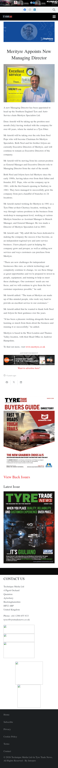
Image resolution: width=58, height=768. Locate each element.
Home (6, 714)
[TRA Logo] (29, 696)
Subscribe (8, 721)
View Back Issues (17, 476)
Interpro (32, 760)
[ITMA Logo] (29, 638)
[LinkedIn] (34, 9)
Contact (7, 751)
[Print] (29, 629)
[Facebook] (24, 9)
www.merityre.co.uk (35, 346)
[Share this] (7, 382)
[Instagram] (29, 9)
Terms (6, 743)
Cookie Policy (10, 736)
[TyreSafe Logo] (29, 673)
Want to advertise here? (29, 368)
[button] (54, 10)
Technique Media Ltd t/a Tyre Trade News (31, 757)
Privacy (7, 729)
